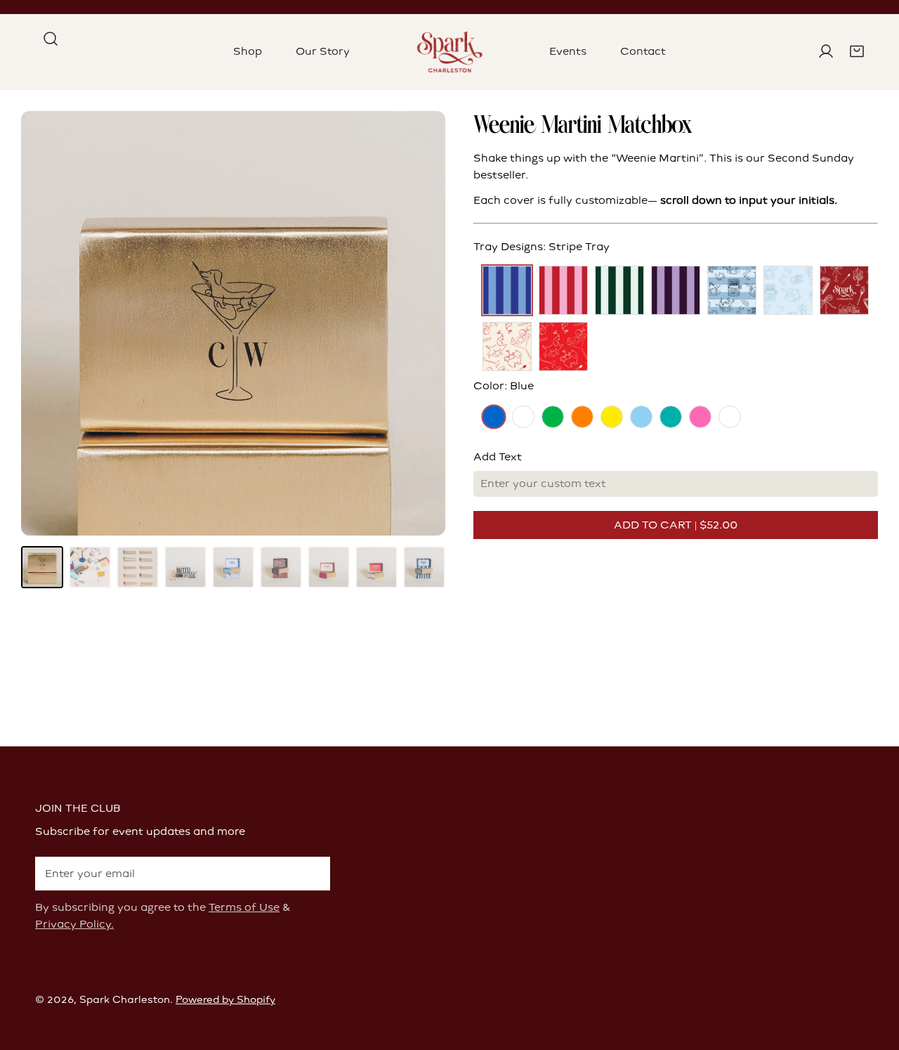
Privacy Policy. (74, 924)
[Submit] (312, 873)
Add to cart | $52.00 (675, 525)
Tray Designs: (541, 246)
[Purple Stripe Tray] (675, 290)
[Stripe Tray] (507, 290)
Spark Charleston (124, 1000)
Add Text (497, 457)
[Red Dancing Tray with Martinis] (563, 346)
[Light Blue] (641, 417)
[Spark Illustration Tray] (844, 290)
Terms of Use (244, 907)
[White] (523, 417)
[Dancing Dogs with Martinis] (507, 346)
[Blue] (494, 416)
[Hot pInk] (700, 417)
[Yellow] (612, 417)
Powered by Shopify (225, 1000)
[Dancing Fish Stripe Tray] (731, 290)
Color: (503, 386)
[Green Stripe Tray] (619, 290)
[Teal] (671, 417)
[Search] (50, 38)
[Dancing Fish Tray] (788, 290)
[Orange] (582, 417)
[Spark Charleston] (449, 52)
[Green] (553, 417)
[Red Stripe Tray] (563, 290)
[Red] (729, 417)
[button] (856, 51)
